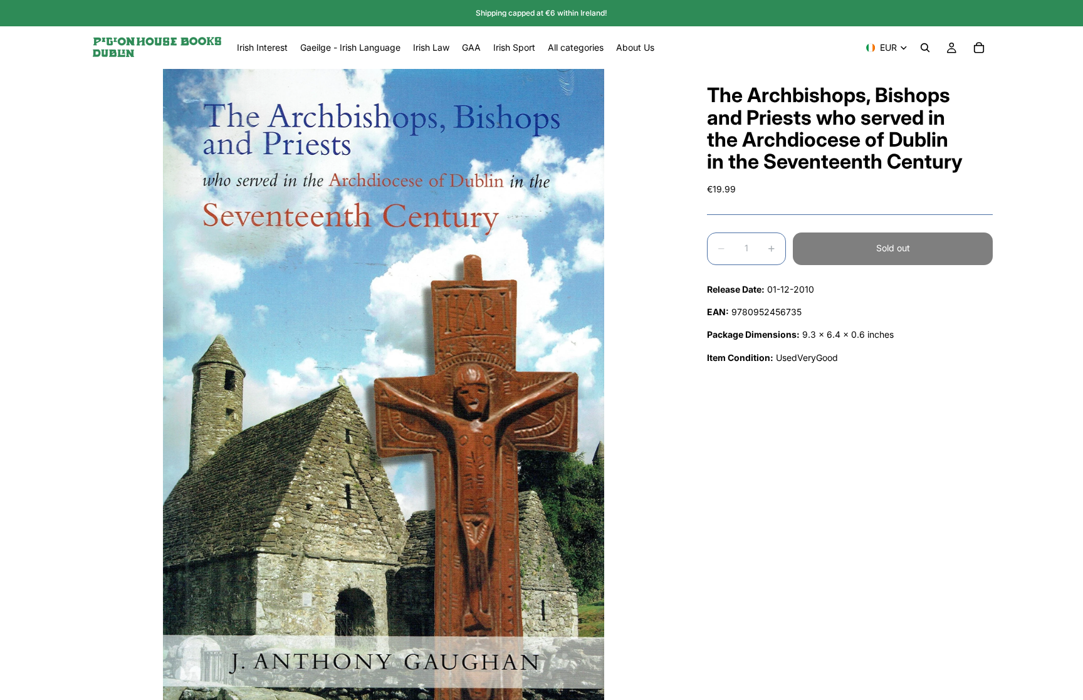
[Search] (925, 47)
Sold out (893, 248)
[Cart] (979, 47)
